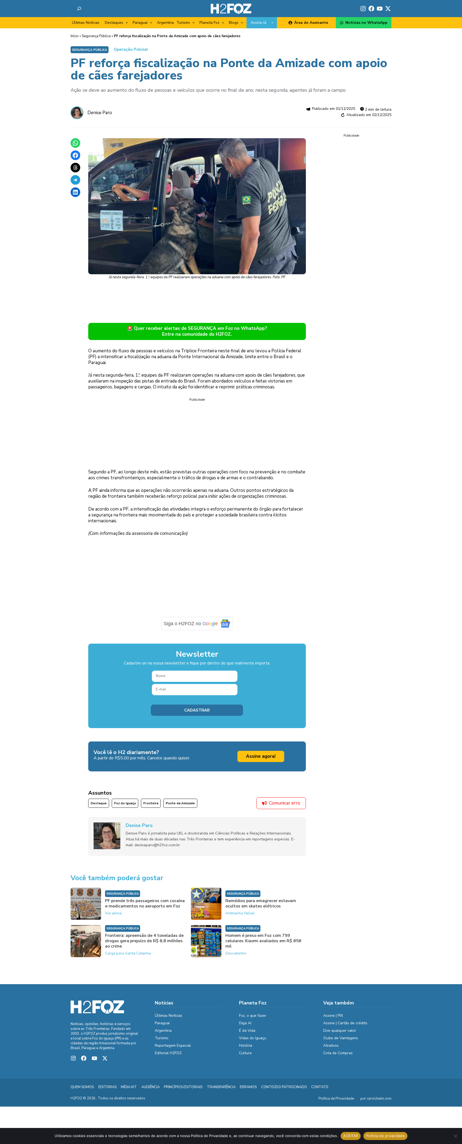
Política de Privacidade (336, 1098)
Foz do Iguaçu (125, 803)
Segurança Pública (96, 36)
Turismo (183, 22)
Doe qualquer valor (339, 1030)
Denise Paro (99, 113)
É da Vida (247, 1030)
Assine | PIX (333, 1015)
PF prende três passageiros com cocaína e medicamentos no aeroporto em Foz (145, 903)
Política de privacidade (385, 1136)
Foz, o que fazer (252, 1015)
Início (75, 36)
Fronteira (150, 803)
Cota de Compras (338, 1053)
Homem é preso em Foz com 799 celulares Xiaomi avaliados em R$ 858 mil (263, 941)
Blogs (233, 22)
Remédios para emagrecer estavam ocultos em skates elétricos (260, 903)
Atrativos (331, 1045)
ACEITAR (350, 1136)
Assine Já (258, 22)
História (245, 1045)
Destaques (114, 22)
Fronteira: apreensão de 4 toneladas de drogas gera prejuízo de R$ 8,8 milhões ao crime (144, 941)
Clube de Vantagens (340, 1038)
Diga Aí (245, 1023)
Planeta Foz (209, 22)
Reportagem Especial (173, 1045)
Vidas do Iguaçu (252, 1038)
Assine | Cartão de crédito (345, 1023)
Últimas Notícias (85, 22)
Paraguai (140, 22)
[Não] (455, 1136)
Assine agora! (261, 756)
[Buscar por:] (79, 8)
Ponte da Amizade (180, 803)
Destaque (99, 803)
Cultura (245, 1053)
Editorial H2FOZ (168, 1053)
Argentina (165, 22)
